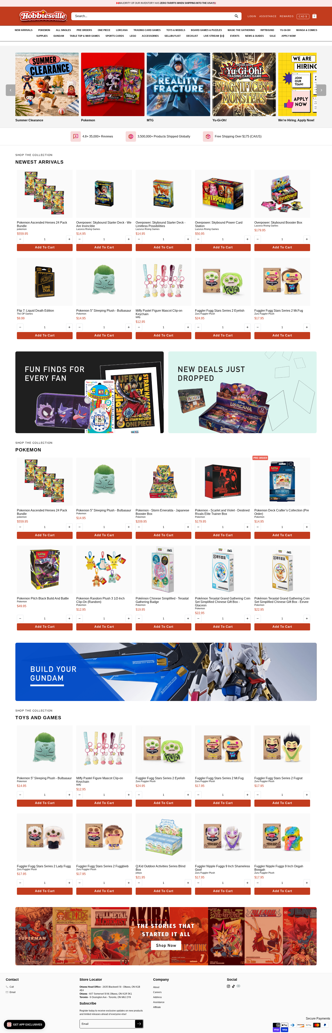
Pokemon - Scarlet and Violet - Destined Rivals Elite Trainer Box (222, 512)
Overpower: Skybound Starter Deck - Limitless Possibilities (160, 224)
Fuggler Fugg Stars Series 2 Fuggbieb (102, 866)
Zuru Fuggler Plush (205, 313)
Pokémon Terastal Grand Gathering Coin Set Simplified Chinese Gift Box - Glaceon (222, 602)
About (156, 987)
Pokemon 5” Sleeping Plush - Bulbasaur (103, 310)
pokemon (22, 229)
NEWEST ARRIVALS (39, 162)
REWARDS (287, 16)
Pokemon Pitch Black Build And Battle (43, 598)
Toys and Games (38, 717)
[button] (24, 1024)
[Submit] (139, 1024)
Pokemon (81, 313)
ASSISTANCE (268, 16)
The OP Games (25, 313)
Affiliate (157, 1007)
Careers (157, 992)
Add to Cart (45, 247)
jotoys (139, 873)
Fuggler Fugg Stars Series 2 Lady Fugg (44, 866)
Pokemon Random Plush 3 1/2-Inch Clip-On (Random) (100, 600)
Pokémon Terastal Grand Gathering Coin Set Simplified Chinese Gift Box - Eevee (282, 600)
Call (12, 987)
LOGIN (252, 16)
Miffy (138, 317)
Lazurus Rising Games (88, 229)
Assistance (158, 1002)
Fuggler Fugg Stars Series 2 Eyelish (219, 310)
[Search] (236, 16)
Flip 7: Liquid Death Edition (35, 310)
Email (13, 992)
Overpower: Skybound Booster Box (278, 222)
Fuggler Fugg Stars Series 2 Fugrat (278, 778)
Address (157, 997)
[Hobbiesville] (43, 16)
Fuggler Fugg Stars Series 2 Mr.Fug (278, 310)
